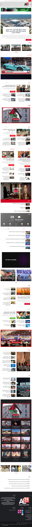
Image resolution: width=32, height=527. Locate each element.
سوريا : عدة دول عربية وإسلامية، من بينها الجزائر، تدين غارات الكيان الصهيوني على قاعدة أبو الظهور (5, 177)
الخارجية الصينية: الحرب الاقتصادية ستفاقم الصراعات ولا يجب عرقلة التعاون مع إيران (21, 170)
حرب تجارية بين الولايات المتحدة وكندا (7, 289)
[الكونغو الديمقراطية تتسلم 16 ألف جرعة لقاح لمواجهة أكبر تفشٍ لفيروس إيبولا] (23, 387)
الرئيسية (25, 524)
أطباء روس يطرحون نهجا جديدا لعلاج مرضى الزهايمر (6, 378)
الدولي (6, 126)
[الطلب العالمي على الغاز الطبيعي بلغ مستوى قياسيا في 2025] (16, 47)
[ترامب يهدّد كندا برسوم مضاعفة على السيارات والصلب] (28, 174)
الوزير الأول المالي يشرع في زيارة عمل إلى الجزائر (5, 172)
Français (4, 524)
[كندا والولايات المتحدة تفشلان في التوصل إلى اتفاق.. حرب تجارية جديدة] (13, 297)
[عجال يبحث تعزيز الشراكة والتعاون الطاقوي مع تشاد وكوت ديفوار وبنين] (28, 178)
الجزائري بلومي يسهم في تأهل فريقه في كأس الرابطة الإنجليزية (17, 231)
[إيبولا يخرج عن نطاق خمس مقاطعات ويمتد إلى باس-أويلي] (13, 387)
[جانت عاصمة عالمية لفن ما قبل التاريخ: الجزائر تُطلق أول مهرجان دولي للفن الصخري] (23, 361)
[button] (14, 419)
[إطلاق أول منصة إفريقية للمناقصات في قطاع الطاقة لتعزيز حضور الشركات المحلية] (13, 99)
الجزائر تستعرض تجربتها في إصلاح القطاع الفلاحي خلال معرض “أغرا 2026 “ (6, 293)
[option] (26, 47)
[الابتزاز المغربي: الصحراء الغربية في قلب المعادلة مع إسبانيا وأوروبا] (28, 236)
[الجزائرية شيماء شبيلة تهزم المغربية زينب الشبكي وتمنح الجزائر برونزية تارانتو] (28, 243)
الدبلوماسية (16, 524)
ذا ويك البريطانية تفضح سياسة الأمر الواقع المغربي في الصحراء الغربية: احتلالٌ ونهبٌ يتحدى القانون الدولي (6, 143)
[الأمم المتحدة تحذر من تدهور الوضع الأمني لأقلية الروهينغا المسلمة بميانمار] (28, 240)
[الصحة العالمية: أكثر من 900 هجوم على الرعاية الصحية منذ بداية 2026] (13, 391)
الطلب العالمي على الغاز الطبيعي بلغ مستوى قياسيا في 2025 (16, 50)
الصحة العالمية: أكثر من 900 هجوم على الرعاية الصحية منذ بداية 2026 (6, 391)
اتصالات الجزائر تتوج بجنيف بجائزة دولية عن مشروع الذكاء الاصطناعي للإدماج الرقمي (16, 470)
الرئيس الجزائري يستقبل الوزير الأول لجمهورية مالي (8, 159)
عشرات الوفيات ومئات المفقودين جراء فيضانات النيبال (26, 50)
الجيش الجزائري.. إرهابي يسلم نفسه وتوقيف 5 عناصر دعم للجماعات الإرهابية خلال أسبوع (21, 95)
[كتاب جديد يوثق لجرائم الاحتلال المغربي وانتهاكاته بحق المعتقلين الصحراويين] (13, 357)
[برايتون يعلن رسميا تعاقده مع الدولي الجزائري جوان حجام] (27, 325)
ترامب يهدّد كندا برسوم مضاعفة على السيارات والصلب (21, 174)
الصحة (9, 524)
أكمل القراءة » (12, 91)
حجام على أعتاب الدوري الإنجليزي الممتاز (6, 325)
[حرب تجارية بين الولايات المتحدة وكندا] (13, 289)
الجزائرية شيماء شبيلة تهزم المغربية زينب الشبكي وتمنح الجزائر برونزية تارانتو (15, 242)
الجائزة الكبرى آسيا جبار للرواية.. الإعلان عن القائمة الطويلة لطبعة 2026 (6, 353)
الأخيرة (24, 228)
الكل (7, 126)
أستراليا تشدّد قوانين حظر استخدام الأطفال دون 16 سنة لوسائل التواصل (5, 470)
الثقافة (11, 524)
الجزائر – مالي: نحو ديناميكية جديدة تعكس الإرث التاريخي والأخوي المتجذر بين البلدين (5, 169)
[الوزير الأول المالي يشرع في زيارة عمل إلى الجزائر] (12, 173)
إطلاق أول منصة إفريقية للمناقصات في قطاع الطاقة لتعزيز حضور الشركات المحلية (6, 100)
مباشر (23, 524)
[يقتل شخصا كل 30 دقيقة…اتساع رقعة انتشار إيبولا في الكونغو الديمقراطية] (13, 383)
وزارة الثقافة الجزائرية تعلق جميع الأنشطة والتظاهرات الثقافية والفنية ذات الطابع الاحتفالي (6, 370)
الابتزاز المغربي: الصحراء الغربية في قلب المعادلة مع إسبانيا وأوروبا (16, 235)
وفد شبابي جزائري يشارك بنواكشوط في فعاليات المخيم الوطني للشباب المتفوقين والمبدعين (21, 100)
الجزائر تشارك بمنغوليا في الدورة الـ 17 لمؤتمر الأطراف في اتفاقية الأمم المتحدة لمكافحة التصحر (6, 95)
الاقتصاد (14, 524)
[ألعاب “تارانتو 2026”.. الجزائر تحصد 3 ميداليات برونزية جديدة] (13, 321)
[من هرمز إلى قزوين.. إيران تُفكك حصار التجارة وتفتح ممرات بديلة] (28, 247)
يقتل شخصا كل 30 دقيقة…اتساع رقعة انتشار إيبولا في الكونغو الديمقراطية (6, 383)
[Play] (16, 115)
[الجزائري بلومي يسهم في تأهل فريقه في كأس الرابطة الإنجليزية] (28, 232)
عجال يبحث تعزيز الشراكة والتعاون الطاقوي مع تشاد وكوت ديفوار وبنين (22, 179)
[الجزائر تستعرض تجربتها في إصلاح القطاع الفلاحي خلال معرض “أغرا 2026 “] (13, 293)
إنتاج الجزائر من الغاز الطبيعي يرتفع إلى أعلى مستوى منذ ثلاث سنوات (24, 297)
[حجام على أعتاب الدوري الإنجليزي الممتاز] (13, 325)
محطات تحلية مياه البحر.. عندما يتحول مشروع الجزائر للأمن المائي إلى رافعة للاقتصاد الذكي (16, 31)
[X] (22, 514)
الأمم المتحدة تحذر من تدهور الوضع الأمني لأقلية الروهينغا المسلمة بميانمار (15, 239)
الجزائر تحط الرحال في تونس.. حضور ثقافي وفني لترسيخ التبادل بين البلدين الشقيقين (6, 361)
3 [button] (15, 282)
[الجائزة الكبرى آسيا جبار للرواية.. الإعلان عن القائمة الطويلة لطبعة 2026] (13, 353)
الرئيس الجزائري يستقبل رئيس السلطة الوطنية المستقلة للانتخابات (8, 86)
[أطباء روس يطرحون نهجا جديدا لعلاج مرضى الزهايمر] (13, 379)
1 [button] (16, 282)
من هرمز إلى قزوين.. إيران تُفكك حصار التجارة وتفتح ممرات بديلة (17, 246)
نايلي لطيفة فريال (18, 28)
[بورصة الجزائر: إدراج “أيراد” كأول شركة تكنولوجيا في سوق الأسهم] (26, 468)
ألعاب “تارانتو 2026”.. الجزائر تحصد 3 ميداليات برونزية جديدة (6, 321)
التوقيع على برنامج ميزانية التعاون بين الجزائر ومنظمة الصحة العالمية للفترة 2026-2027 (6, 396)
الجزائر (6, 82)
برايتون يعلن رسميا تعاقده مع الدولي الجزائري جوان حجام (21, 325)
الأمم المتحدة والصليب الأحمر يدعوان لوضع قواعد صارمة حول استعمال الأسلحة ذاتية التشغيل (21, 143)
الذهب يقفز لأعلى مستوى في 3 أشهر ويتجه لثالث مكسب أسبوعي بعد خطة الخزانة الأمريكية (6, 304)
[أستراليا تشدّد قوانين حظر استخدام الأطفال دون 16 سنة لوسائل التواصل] (5, 468)
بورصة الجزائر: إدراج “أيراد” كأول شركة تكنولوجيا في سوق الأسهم (26, 470)
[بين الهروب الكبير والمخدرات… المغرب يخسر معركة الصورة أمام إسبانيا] (5, 47)
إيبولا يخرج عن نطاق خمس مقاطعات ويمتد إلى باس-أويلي (6, 387)
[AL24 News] (26, 4)
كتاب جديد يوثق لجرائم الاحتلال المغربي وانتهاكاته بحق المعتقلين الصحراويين (6, 357)
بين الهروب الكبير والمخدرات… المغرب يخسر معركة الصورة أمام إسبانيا (6, 49)
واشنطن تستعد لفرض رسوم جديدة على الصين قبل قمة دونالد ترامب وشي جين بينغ (24, 160)
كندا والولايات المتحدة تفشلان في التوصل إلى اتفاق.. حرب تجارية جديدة (6, 298)
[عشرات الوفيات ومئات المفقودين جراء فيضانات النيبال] (26, 47)
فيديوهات (7, 524)
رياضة (6, 309)
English (2, 524)
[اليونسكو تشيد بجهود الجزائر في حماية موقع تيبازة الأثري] (13, 365)
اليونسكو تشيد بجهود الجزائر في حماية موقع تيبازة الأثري (7, 365)
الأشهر (8, 228)
